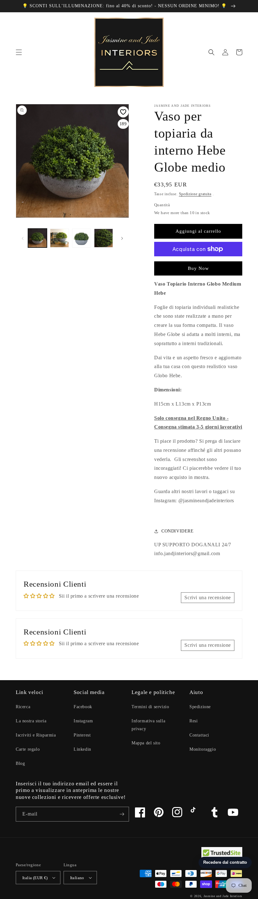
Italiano (77, 877)
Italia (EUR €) (35, 877)
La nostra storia (31, 721)
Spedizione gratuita (195, 194)
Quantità (162, 204)
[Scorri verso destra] (122, 238)
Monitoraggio (202, 749)
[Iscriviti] (122, 814)
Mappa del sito (146, 743)
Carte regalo (28, 749)
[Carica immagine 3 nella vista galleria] (81, 238)
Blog (20, 763)
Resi (193, 721)
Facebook (83, 706)
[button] (19, 52)
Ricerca (23, 706)
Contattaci (199, 735)
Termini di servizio (150, 706)
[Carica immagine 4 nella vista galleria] (103, 238)
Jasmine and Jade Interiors (223, 896)
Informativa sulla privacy (148, 725)
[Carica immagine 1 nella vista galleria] (37, 238)
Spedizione (200, 706)
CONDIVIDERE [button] (177, 531)
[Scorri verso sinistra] (23, 238)
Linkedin (82, 749)
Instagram (83, 721)
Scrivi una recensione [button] (207, 597)
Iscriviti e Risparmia (36, 735)
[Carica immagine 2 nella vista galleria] (59, 238)
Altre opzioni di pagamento (198, 264)
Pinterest (82, 735)
